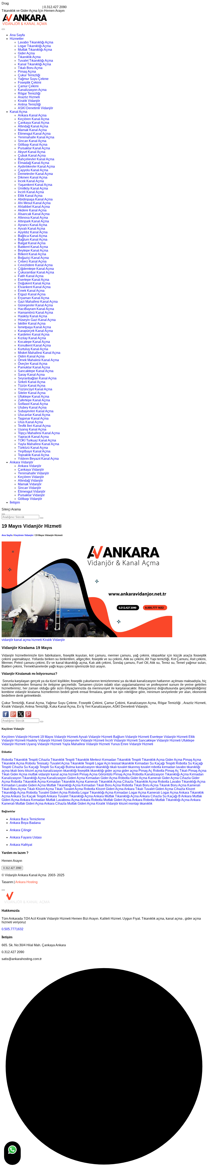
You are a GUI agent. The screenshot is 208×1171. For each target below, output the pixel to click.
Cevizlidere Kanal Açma (35, 265)
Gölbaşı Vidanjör (30, 498)
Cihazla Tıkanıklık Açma (139, 781)
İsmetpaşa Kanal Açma (34, 327)
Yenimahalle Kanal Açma (36, 137)
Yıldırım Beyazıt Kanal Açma (38, 458)
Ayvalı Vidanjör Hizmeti (96, 736)
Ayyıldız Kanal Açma (33, 232)
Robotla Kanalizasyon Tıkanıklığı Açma (160, 774)
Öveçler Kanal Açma (32, 363)
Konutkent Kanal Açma (34, 345)
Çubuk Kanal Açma (32, 155)
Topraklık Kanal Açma (33, 455)
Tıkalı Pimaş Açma (193, 770)
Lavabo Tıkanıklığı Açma (35, 42)
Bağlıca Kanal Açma (32, 236)
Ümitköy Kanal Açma (33, 188)
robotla (156, 767)
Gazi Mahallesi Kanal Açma (38, 301)
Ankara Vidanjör (21, 462)
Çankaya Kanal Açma (33, 122)
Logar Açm (102, 763)
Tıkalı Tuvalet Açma (69, 789)
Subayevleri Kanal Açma (35, 411)
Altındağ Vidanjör (30, 480)
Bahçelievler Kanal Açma (36, 159)
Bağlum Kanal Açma (32, 239)
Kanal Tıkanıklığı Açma (34, 64)
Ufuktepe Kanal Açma (33, 396)
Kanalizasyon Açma (32, 89)
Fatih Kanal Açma (30, 276)
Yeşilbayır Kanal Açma (34, 451)
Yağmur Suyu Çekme (33, 79)
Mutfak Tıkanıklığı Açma (35, 49)
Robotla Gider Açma (132, 778)
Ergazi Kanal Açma (32, 294)
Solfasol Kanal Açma (33, 404)
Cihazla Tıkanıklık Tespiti (57, 759)
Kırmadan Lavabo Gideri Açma (24, 785)
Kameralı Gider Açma (163, 778)
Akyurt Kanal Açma (31, 152)
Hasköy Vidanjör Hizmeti (44, 740)
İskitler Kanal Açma (32, 323)
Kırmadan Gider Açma (101, 778)
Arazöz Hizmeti (29, 97)
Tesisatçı (43, 763)
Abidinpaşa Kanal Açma (35, 199)
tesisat (116, 763)
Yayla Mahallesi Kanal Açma (38, 444)
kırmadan (169, 767)
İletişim (15, 502)
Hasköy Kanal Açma (32, 316)
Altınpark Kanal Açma (33, 221)
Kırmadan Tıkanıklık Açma (65, 781)
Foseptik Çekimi (29, 82)
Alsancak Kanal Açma (34, 214)
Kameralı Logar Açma (162, 792)
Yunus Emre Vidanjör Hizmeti (132, 744)
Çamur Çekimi (28, 86)
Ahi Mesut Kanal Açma (34, 203)
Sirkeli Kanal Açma (31, 382)
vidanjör (7, 639)
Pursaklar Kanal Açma (34, 148)
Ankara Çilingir (20, 830)
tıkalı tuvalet (118, 767)
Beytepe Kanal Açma (33, 250)
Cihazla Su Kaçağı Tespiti (30, 767)
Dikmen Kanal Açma (32, 177)
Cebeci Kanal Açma (32, 261)
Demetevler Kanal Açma (35, 173)
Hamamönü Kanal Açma (35, 312)
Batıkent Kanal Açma (33, 247)
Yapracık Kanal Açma (33, 436)
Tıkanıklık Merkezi (88, 759)
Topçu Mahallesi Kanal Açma (39, 433)
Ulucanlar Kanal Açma (34, 415)
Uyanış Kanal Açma (32, 429)
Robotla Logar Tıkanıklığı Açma (90, 792)
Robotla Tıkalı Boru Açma (140, 785)
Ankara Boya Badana (25, 822)
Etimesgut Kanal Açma (34, 133)
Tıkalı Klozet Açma (40, 789)
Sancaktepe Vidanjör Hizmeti (160, 740)
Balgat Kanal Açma (32, 243)
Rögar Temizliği (29, 93)
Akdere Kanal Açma (32, 210)
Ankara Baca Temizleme (27, 819)
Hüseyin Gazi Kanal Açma (37, 320)
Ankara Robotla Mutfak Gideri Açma (105, 800)
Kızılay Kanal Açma (32, 338)
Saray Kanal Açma (31, 374)
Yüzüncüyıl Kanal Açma (35, 389)
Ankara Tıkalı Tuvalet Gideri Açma (148, 789)
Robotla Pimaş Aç (166, 770)
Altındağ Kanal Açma (33, 126)
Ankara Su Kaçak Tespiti (28, 796)
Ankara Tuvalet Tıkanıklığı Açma (70, 796)
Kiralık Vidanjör (29, 100)
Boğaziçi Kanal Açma (33, 257)
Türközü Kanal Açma (33, 447)
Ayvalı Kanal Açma (31, 228)
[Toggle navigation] (3, 29)
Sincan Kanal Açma (32, 141)
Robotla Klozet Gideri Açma (104, 789)
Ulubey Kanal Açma (32, 407)
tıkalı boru (17, 770)
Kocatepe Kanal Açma (34, 341)
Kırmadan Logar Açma (130, 792)
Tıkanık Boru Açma (172, 785)
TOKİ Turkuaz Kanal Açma (37, 440)
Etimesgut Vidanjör (31, 491)
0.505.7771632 (12, 929)
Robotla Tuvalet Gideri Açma (46, 792)
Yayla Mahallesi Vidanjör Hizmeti (86, 744)
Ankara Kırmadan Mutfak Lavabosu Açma (49, 800)
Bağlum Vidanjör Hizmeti (131, 736)
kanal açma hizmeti (28, 639)
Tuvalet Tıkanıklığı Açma (35, 60)
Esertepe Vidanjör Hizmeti (169, 736)
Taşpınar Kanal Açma (33, 418)
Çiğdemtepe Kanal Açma (36, 268)
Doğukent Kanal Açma (34, 283)
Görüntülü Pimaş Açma (114, 774)
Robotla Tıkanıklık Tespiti (20, 759)
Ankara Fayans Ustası (26, 837)
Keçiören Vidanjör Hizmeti (21, 736)
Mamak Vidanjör (29, 484)
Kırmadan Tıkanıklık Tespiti (121, 759)
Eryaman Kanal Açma (33, 298)
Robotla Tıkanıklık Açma (28, 781)
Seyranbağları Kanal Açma (37, 378)
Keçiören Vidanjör (31, 477)
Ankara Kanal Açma (32, 115)
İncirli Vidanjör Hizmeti (122, 740)
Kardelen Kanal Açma (33, 334)
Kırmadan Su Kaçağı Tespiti (155, 763)
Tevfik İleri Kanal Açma (34, 425)
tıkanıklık (127, 763)
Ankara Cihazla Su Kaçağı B (160, 796)
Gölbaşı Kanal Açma (32, 144)
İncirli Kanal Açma (31, 192)
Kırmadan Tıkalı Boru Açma (101, 785)
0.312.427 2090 (12, 868)
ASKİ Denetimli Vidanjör (35, 108)
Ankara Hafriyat (21, 844)
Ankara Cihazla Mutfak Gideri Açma (69, 803)
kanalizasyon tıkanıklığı (93, 767)
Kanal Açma (18, 111)
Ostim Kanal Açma (31, 356)
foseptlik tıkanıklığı (91, 770)
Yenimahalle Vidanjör (33, 473)
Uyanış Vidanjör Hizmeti (44, 744)
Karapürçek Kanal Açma (35, 331)
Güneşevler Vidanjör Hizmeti (84, 740)
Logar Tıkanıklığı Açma (34, 46)
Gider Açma (26, 53)
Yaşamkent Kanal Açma (35, 184)
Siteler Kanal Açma (32, 393)
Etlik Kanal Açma (30, 195)
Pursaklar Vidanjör (31, 495)
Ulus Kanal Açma (30, 422)
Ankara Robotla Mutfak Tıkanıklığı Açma (161, 800)
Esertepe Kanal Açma (33, 279)
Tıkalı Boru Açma (30, 68)
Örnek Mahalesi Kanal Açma (38, 360)
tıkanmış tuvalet (139, 767)
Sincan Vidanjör (29, 488)
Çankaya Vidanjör (31, 469)
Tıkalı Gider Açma (14, 774)
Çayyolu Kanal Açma (33, 170)
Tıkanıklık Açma (29, 57)
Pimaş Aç (145, 770)
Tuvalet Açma (59, 763)
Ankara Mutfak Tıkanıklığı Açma (116, 796)
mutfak (33, 774)
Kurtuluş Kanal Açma (33, 349)
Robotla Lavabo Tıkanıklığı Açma (181, 781)
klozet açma (33, 770)
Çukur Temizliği (29, 75)
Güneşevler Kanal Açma (35, 305)
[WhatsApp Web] (12, 1153)
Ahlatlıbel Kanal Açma (34, 206)
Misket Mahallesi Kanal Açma (39, 352)
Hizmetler (17, 38)
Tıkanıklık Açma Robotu (19, 763)
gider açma (113, 770)
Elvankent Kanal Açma (34, 287)
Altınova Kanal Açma (33, 217)
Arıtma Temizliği (29, 104)
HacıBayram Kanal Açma (36, 309)
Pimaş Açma (27, 71)
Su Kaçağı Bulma (62, 767)
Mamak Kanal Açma (32, 130)
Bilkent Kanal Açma (32, 254)
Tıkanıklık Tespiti (82, 763)
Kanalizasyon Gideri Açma (66, 778)
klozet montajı (129, 803)
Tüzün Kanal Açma (31, 385)
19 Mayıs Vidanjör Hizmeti (59, 736)
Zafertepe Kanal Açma (34, 400)
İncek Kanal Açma (31, 181)
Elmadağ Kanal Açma (33, 163)
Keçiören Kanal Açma (33, 119)
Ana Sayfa (17, 35)
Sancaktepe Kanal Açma (35, 371)
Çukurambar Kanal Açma (36, 272)
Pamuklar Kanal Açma (34, 367)
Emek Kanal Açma (31, 290)
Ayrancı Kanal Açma (32, 225)
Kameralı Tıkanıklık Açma (103, 781)
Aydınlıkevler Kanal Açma (36, 166)
